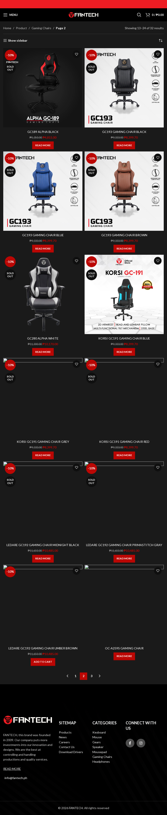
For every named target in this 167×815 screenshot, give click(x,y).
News (63, 737)
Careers (64, 742)
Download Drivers (71, 752)
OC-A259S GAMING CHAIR (124, 648)
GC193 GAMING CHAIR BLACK (124, 132)
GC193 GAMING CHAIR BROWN (124, 235)
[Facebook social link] (130, 743)
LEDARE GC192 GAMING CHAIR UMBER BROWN (42, 648)
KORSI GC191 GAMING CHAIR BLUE (124, 338)
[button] (43, 662)
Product (21, 28)
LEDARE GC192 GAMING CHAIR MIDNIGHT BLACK (43, 545)
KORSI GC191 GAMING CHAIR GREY (43, 441)
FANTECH (76, 808)
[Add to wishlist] (76, 54)
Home (7, 28)
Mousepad (99, 752)
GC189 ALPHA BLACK (42, 132)
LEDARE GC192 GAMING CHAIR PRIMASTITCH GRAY (124, 545)
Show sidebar (17, 40)
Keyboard (99, 732)
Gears (96, 742)
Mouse (97, 737)
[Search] (139, 14)
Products (65, 732)
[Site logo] (83, 14)
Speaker (98, 747)
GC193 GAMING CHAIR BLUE (43, 235)
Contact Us (67, 747)
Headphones (101, 761)
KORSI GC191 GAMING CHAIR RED (124, 441)
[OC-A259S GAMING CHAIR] (124, 604)
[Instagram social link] (141, 743)
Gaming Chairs (41, 28)
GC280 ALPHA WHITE (42, 338)
